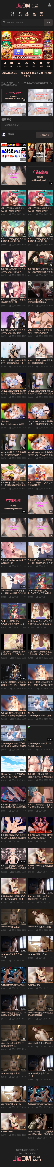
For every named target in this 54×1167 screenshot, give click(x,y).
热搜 (34, 15)
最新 (13, 15)
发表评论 (45, 135)
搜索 (48, 22)
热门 (20, 15)
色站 (41, 15)
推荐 (27, 15)
